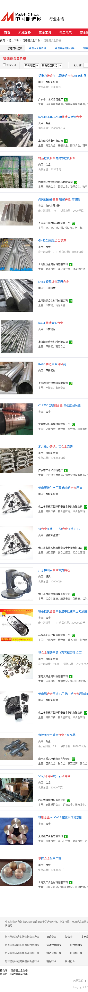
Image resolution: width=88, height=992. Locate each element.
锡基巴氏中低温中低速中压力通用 (62, 611)
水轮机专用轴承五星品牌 (57, 735)
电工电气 (65, 32)
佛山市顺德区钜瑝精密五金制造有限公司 (60, 506)
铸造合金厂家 (53, 953)
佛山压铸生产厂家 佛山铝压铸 (60, 488)
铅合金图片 (76, 945)
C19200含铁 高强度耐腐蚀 (59, 405)
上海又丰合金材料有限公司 (53, 882)
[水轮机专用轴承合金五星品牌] (16, 748)
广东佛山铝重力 (54, 570)
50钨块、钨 (54, 776)
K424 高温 (50, 323)
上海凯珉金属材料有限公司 (53, 264)
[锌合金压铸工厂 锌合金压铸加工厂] (16, 542)
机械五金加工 (53, 82)
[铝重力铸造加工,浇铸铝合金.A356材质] (16, 89)
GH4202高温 (52, 240)
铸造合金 (51, 936)
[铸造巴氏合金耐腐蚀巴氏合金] (16, 171)
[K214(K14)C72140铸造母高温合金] (16, 130)
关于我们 (78, 980)
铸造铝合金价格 (37, 48)
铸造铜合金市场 (31, 40)
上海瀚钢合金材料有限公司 (53, 300)
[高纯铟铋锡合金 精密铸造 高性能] (16, 213)
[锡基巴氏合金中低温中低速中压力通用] (16, 625)
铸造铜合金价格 (19, 970)
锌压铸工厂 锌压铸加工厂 (60, 529)
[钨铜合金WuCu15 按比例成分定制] (16, 831)
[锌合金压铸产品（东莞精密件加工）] (16, 666)
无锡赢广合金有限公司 (50, 836)
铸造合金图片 (53, 945)
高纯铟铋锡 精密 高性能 (59, 199)
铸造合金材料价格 (64, 48)
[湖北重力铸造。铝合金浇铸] (16, 460)
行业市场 (56, 19)
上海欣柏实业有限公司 (50, 140)
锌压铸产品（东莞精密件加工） (61, 652)
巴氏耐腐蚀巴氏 (57, 158)
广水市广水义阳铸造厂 (50, 99)
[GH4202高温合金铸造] (16, 254)
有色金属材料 (53, 205)
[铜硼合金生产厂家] (16, 872)
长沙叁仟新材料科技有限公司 (54, 223)
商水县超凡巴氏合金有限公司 (54, 635)
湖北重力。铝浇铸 (55, 446)
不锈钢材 (50, 288)
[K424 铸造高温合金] (17, 336)
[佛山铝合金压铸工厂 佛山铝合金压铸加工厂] (16, 707)
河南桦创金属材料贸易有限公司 (55, 182)
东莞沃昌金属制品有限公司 (53, 676)
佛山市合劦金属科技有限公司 (54, 594)
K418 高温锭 (52, 364)
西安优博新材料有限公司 (51, 800)
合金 (48, 123)
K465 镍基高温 (53, 282)
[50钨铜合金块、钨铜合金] (16, 790)
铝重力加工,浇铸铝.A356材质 (62, 75)
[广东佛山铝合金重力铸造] (16, 583)
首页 (7, 32)
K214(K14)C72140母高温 (60, 117)
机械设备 (24, 32)
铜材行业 (51, 961)
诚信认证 (11, 65)
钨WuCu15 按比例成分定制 (60, 817)
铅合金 (68, 936)
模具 (48, 576)
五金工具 (45, 32)
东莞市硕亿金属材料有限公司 (54, 424)
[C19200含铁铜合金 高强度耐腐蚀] (16, 419)
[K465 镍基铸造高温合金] (16, 295)
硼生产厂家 (49, 858)
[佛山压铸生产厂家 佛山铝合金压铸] (16, 501)
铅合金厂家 (76, 953)
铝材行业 (70, 961)
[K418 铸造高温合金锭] (16, 377)
